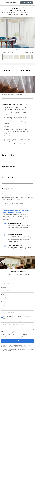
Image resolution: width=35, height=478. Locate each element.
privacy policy (23, 346)
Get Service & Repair (26, 335)
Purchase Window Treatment (7, 335)
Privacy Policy (28, 349)
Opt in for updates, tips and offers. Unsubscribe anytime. (16, 317)
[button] (3, 3)
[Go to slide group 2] (18, 49)
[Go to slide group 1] (16, 49)
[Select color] (5, 57)
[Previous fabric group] (24, 52)
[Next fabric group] (32, 52)
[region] (17, 34)
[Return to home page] (10, 2)
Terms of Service (5, 350)
